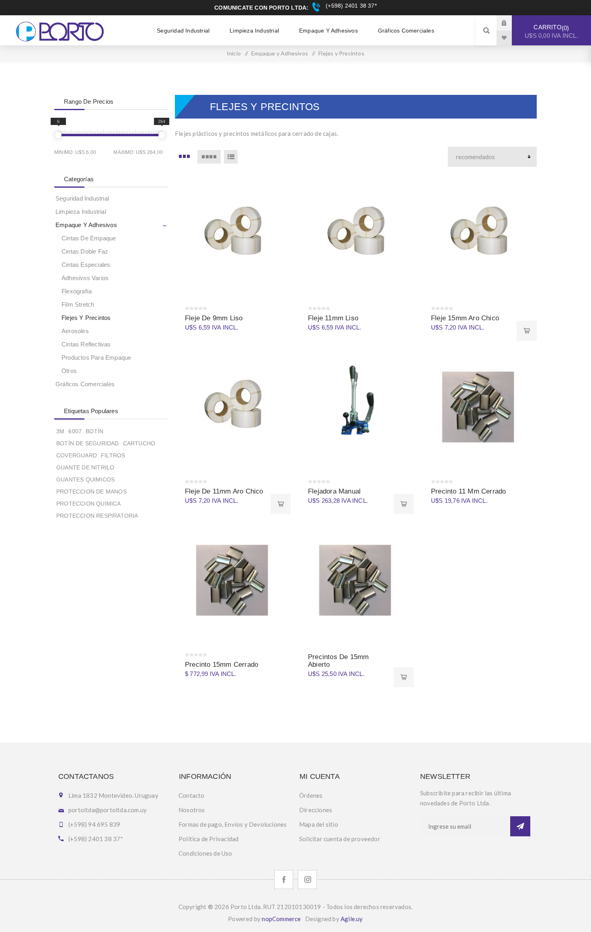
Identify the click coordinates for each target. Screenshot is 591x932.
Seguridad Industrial (82, 198)
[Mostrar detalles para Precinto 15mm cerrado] (233, 579)
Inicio (234, 53)
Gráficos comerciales (85, 384)
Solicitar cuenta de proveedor (339, 838)
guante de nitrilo (85, 467)
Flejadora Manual (334, 491)
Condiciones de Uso (205, 853)
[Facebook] (283, 879)
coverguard (76, 455)
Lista (231, 157)
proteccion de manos (91, 491)
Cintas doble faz (85, 251)
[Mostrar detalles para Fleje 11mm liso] (356, 233)
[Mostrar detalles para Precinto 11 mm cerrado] (479, 406)
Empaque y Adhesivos (86, 224)
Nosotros (192, 809)
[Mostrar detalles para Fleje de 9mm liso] (233, 233)
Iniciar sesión (510, 22)
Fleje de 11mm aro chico (224, 491)
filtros (113, 455)
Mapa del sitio (318, 824)
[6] (58, 135)
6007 (75, 431)
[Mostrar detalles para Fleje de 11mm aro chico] (233, 406)
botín (94, 431)
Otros (69, 370)
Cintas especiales (86, 264)
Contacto (192, 795)
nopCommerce (281, 918)
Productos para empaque (96, 357)
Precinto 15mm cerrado (221, 664)
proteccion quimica (88, 503)
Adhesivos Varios (85, 277)
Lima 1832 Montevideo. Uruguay (113, 795)
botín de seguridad (87, 443)
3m (60, 431)
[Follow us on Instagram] (307, 879)
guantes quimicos (85, 479)
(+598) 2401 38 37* (350, 5)
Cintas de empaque (89, 238)
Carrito (551, 31)
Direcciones (315, 809)
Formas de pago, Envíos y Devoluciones (233, 824)
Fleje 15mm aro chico (465, 318)
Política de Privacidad (208, 838)
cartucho (139, 443)
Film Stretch (78, 304)
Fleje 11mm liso (333, 318)
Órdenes (310, 795)
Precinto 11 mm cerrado (468, 491)
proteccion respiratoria (97, 515)
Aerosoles (75, 331)
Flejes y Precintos (86, 317)
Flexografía (77, 291)
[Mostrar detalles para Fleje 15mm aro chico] (479, 233)
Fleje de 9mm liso (213, 318)
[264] (161, 135)
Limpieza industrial (80, 211)
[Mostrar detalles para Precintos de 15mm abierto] (356, 579)
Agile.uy (352, 918)
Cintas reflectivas (86, 344)
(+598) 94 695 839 (94, 824)
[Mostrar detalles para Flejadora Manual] (356, 406)
